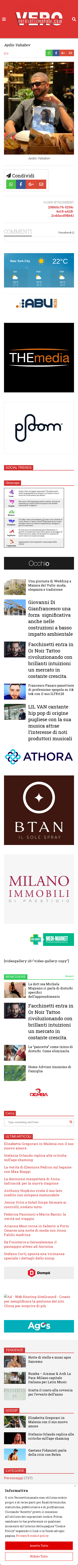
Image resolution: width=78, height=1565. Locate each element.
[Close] (75, 1486)
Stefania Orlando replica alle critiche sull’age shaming (35, 1157)
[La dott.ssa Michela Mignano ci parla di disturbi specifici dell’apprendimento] (15, 990)
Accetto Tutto (39, 1546)
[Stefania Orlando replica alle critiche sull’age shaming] (15, 1438)
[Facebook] (56, 53)
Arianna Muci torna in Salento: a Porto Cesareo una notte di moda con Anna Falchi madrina (36, 1230)
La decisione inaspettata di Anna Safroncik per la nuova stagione (32, 1181)
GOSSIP (12, 1410)
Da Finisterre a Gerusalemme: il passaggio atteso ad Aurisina (30, 1244)
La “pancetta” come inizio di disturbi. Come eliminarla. (50, 1049)
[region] (39, 1524)
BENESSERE (16, 976)
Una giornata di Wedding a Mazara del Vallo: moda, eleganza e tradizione (49, 585)
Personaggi (13, 1478)
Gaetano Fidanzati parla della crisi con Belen (47, 1452)
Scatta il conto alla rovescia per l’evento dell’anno (50, 1392)
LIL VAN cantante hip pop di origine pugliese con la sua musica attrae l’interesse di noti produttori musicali (50, 723)
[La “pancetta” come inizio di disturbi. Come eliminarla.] (15, 1053)
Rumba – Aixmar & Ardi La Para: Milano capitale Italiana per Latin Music (49, 1377)
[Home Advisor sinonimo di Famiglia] (15, 1073)
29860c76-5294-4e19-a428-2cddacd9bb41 (61, 211)
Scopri (69, 976)
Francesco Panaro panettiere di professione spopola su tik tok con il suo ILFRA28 (51, 689)
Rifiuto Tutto (39, 1556)
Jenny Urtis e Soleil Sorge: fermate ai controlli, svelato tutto (35, 1204)
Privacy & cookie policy (32, 1536)
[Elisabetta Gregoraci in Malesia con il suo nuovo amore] (15, 1422)
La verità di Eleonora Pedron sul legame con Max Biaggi (37, 1169)
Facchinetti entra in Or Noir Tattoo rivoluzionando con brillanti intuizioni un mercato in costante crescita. (50, 660)
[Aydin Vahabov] (39, 153)
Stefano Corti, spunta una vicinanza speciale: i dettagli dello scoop (34, 1255)
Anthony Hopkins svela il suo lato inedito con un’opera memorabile (33, 1192)
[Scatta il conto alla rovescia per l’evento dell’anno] (15, 1394)
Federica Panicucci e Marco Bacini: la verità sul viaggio (35, 1216)
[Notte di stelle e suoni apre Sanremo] (15, 1362)
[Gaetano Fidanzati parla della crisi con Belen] (15, 1454)
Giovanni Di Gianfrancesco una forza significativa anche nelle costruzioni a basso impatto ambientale (50, 618)
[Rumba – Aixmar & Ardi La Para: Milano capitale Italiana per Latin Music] (15, 1378)
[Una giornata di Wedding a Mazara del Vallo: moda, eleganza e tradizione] (15, 587)
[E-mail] (70, 53)
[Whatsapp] (49, 53)
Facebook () (66, 232)
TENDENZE (14, 1350)
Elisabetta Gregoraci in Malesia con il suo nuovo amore (39, 1145)
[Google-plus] (63, 53)
